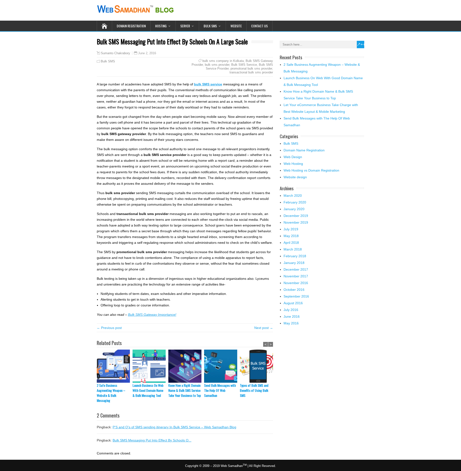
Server (185, 25)
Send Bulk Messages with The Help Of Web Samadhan (220, 390)
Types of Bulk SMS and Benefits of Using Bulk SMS (254, 390)
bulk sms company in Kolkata (223, 61)
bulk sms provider (217, 64)
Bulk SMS (210, 25)
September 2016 (296, 296)
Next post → (263, 328)
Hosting (161, 25)
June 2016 (292, 316)
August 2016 (293, 303)
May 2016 (291, 323)
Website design (295, 177)
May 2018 (291, 236)
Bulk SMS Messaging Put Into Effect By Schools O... (152, 440)
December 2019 (296, 216)
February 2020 (295, 202)
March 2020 (293, 195)
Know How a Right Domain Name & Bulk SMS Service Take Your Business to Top (184, 390)
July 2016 (291, 310)
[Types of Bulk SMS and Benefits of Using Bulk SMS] (258, 366)
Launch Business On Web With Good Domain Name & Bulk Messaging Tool (148, 390)
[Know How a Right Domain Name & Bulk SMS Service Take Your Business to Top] (186, 366)
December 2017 (296, 269)
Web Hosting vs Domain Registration (311, 170)
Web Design (293, 157)
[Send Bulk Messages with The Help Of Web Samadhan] (222, 366)
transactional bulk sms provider (251, 72)
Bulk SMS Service (244, 64)
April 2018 (291, 242)
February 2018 (295, 256)
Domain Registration (131, 25)
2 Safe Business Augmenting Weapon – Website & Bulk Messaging (111, 393)
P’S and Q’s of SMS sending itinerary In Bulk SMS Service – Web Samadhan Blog (174, 427)
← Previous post (109, 328)
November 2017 (296, 276)
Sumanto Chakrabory (115, 53)
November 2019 (296, 222)
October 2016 (294, 290)
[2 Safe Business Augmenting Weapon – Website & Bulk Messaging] (115, 366)
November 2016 (296, 283)
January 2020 (294, 209)
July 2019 (291, 229)
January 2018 (294, 263)
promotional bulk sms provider (251, 68)
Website (236, 25)
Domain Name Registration (304, 150)
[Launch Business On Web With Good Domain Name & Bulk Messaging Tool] (150, 366)
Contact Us (259, 25)
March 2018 (293, 249)
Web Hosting (293, 164)
